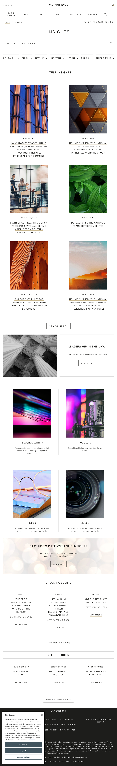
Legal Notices (66, 719)
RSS (73, 730)
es (94, 22)
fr (106, 22)
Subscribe (58, 564)
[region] (23, 738)
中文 (111, 22)
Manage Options (23, 757)
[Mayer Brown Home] (58, 5)
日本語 (100, 22)
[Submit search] (111, 43)
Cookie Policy (32, 740)
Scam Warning (68, 725)
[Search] (113, 5)
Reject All (23, 751)
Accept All (23, 745)
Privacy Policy (50, 725)
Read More (86, 363)
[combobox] (58, 43)
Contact (64, 730)
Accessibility (50, 730)
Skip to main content (11, 2)
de (89, 22)
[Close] (41, 715)
